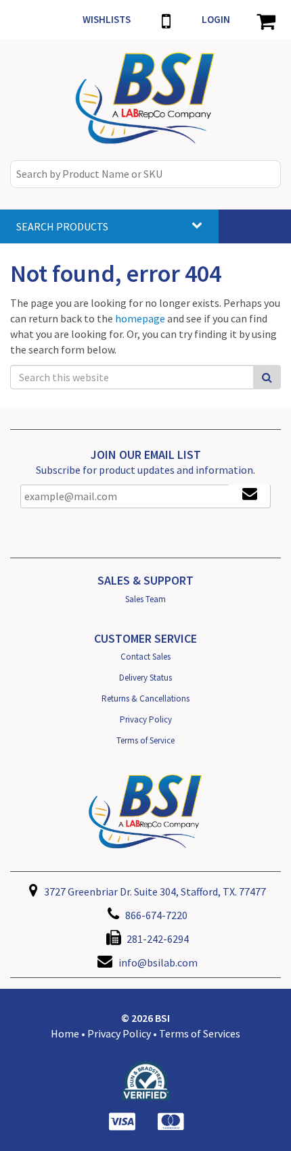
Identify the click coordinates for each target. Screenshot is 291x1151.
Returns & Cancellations (145, 698)
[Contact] (166, 19)
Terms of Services (199, 1033)
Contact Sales (145, 656)
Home (65, 1033)
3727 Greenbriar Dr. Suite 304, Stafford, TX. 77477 (154, 891)
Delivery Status (145, 677)
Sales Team (145, 599)
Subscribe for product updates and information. (145, 469)
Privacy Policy (146, 719)
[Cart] (265, 19)
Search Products (62, 226)
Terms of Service (145, 740)
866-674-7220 (155, 915)
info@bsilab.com (158, 962)
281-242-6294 (157, 939)
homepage (140, 318)
